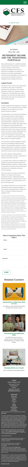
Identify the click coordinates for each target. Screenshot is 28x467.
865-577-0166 (15, 23)
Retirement (14, 396)
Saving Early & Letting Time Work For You (14, 303)
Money (14, 404)
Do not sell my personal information (9, 433)
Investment (14, 398)
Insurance (14, 401)
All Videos (14, 409)
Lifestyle (14, 405)
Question (5, 258)
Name (5, 240)
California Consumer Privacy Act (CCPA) (16, 430)
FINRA (16, 447)
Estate (14, 399)
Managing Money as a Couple (14, 368)
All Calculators (14, 410)
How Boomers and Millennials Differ (14, 334)
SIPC (19, 447)
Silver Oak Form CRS (5, 463)
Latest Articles (14, 407)
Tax (14, 402)
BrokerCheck (3, 413)
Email (5, 249)
